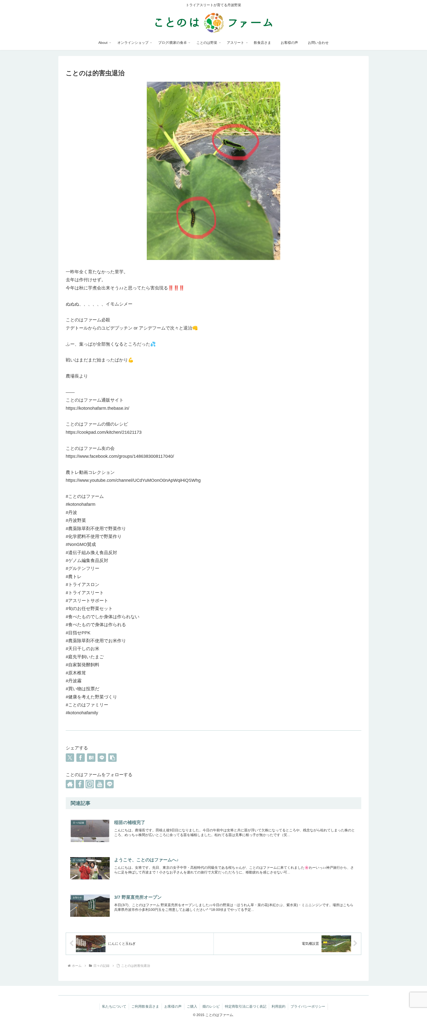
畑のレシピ (211, 1006)
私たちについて (114, 1006)
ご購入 (192, 1006)
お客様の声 (173, 1006)
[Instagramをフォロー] (89, 784)
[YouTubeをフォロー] (99, 784)
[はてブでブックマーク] (91, 757)
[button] (112, 757)
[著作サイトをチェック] (70, 784)
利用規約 (278, 1006)
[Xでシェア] (70, 757)
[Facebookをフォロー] (80, 784)
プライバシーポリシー (308, 1006)
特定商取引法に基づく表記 (245, 1006)
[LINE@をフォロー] (109, 784)
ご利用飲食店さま (145, 1006)
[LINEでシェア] (102, 757)
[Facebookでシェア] (80, 757)
